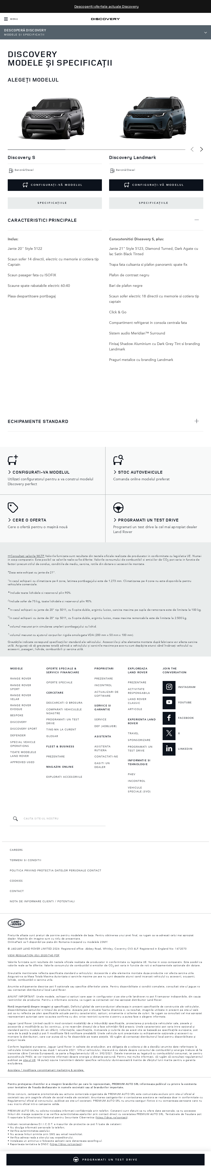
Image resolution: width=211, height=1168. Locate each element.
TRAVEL (133, 733)
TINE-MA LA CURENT (61, 729)
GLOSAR (52, 736)
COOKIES (16, 880)
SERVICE (100, 719)
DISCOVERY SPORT (23, 728)
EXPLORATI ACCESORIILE (64, 776)
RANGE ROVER (20, 678)
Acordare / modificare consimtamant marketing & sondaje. (46, 1070)
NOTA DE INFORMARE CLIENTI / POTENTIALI (42, 901)
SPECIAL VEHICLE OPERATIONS (23, 744)
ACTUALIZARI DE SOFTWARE (106, 694)
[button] (201, 149)
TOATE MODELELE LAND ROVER (23, 754)
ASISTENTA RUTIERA (102, 748)
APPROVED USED (22, 762)
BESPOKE (16, 715)
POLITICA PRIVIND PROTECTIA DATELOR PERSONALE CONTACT (55, 870)
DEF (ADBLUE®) (105, 726)
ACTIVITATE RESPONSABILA (139, 691)
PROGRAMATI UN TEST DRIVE (62, 721)
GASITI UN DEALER (102, 765)
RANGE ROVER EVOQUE (20, 707)
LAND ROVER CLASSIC (137, 701)
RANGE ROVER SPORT (20, 687)
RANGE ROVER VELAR (20, 697)
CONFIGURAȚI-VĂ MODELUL (57, 185)
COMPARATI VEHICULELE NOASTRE (64, 711)
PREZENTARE (55, 756)
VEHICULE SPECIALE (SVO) (139, 789)
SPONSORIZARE (139, 740)
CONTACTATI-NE (106, 756)
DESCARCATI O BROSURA (64, 702)
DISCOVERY (18, 722)
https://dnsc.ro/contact (111, 1117)
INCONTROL (103, 685)
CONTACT (17, 891)
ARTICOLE (135, 709)
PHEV (131, 774)
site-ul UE (29, 1060)
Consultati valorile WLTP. (26, 556)
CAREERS (16, 850)
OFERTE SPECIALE (59, 682)
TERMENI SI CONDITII (25, 860)
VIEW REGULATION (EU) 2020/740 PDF (34, 955)
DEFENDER (18, 735)
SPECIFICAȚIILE (52, 203)
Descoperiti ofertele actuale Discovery (106, 6)
